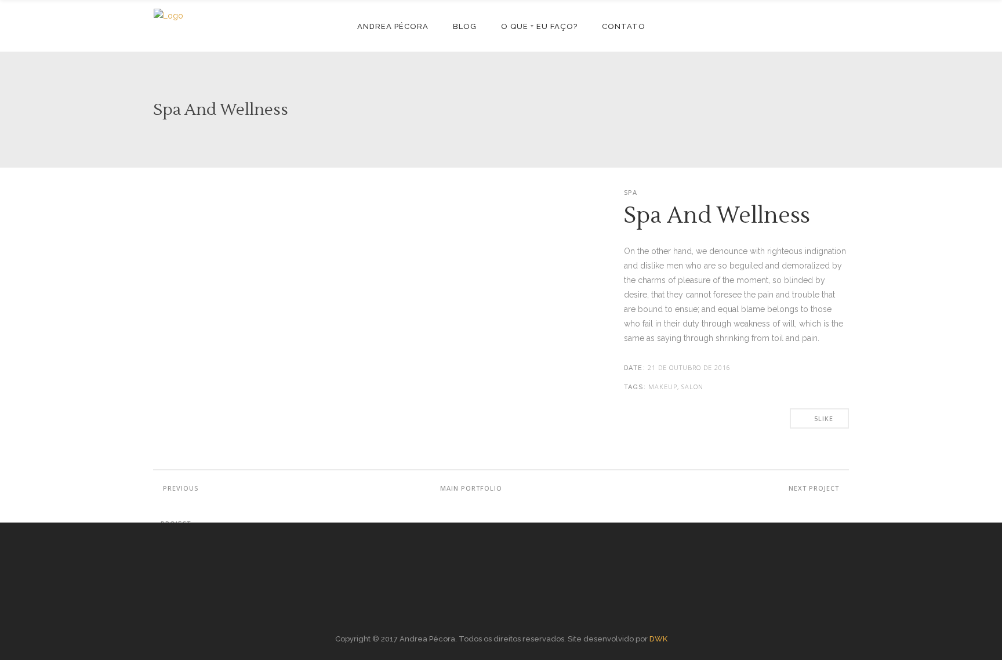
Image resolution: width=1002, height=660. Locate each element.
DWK (658, 638)
